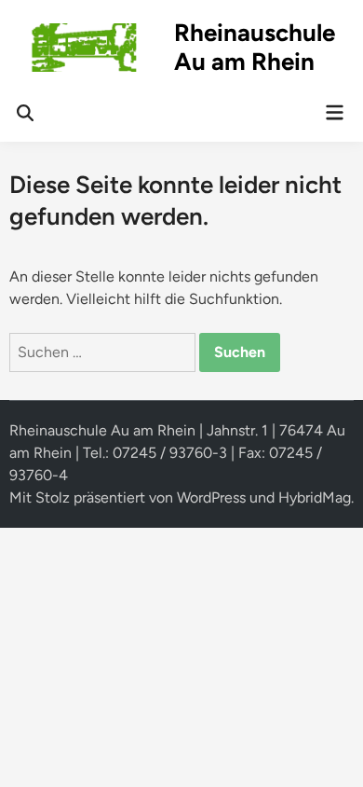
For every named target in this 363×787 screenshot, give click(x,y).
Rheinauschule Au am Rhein (254, 47)
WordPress (211, 497)
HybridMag (314, 497)
